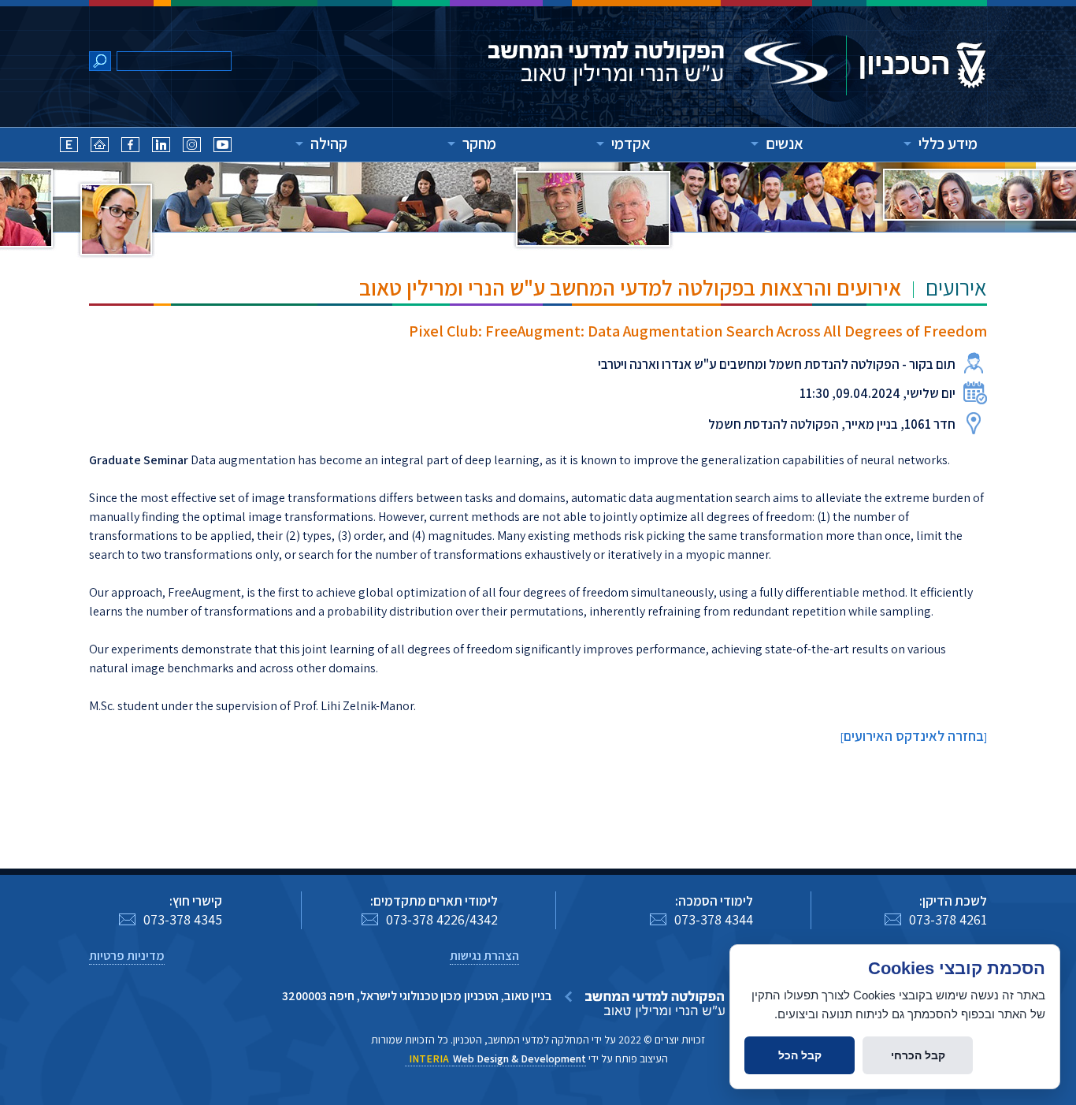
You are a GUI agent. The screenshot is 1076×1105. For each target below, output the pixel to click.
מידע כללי (948, 143)
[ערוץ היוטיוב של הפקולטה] (222, 147)
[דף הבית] (100, 147)
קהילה (328, 143)
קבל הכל (800, 1055)
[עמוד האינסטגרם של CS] (192, 147)
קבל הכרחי (918, 1055)
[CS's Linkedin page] (161, 147)
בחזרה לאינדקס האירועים (914, 736)
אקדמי (631, 143)
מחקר (479, 143)
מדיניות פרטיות (127, 955)
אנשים (784, 143)
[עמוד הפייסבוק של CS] (130, 147)
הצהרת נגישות (484, 955)
